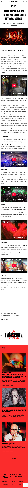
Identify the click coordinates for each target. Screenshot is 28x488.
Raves (17, 23)
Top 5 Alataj (14, 6)
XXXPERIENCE (14, 25)
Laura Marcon (8, 51)
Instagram (13, 481)
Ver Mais (14, 458)
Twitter (21, 481)
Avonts (8, 23)
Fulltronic (12, 23)
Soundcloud (5, 484)
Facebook (4, 481)
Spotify (21, 484)
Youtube (13, 484)
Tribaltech (21, 23)
